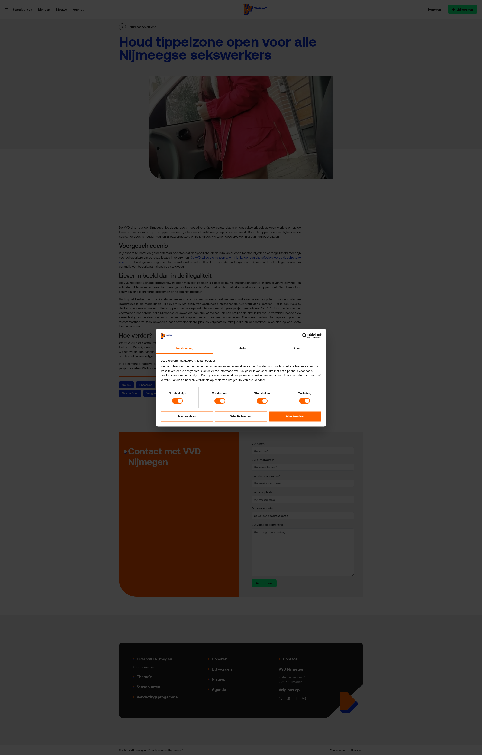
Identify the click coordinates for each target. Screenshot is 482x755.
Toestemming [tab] (184, 348)
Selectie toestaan (241, 416)
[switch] (219, 401)
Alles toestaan (295, 416)
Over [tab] (297, 348)
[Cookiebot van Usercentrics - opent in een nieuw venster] (305, 336)
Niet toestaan (187, 416)
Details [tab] (241, 348)
